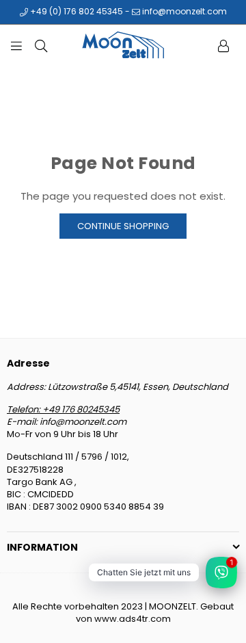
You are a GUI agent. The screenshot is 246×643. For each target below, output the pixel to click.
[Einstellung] (223, 45)
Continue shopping (123, 226)
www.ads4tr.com (132, 618)
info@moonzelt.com (183, 11)
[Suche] (41, 45)
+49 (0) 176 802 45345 (75, 11)
